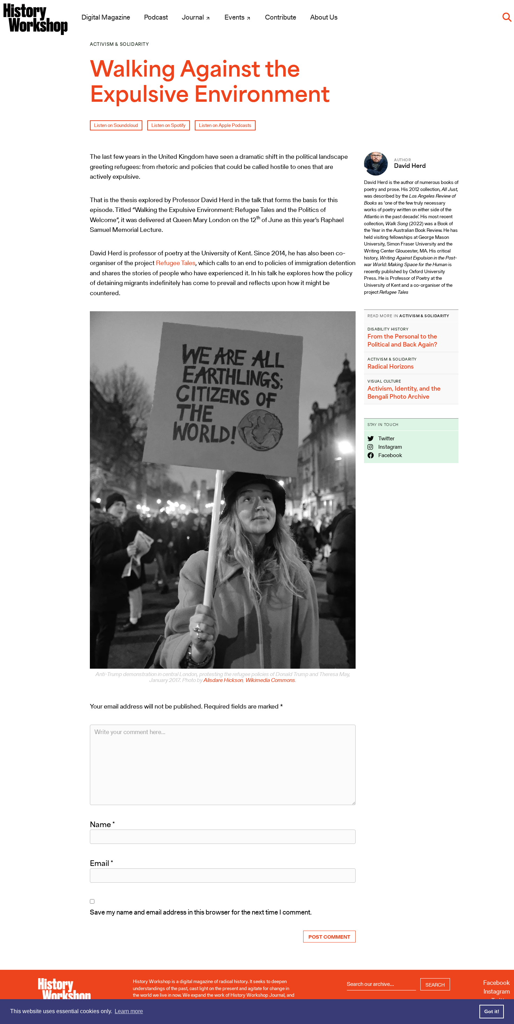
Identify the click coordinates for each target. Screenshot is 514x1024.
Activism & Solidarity (119, 44)
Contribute (280, 17)
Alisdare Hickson (223, 680)
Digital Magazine (105, 17)
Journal (193, 17)
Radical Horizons (390, 366)
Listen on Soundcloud (116, 125)
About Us (323, 17)
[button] (507, 17)
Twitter (385, 438)
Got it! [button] (491, 1011)
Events (235, 17)
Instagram (389, 447)
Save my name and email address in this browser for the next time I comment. (201, 912)
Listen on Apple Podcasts (225, 125)
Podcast (156, 17)
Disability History (387, 329)
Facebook (389, 455)
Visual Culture (384, 381)
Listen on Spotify (168, 125)
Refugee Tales (175, 263)
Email (101, 863)
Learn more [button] (129, 1011)
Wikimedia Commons (270, 680)
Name (102, 824)
